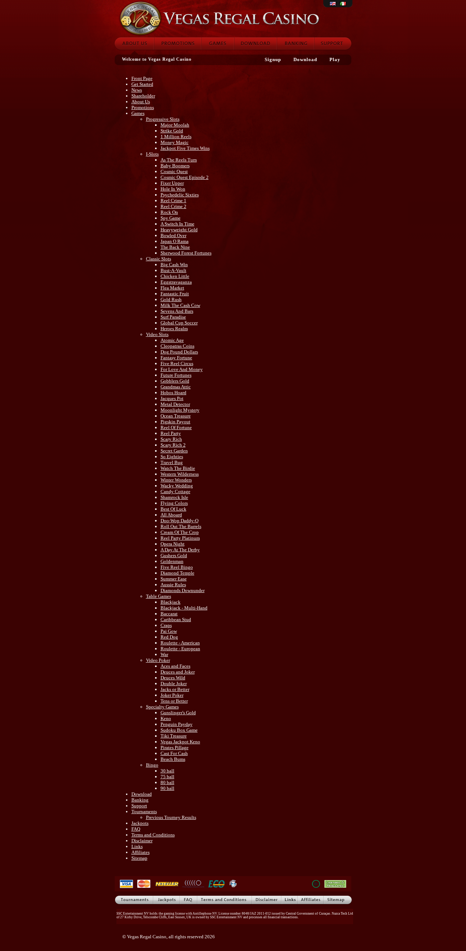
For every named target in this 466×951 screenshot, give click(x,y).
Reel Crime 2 (173, 206)
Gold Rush (171, 299)
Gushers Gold (174, 555)
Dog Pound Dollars (179, 352)
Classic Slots (158, 258)
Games (217, 43)
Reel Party (171, 433)
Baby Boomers (175, 165)
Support (333, 43)
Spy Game (171, 218)
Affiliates (140, 852)
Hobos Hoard (173, 392)
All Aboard (171, 515)
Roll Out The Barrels (181, 526)
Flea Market (172, 288)
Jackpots (140, 823)
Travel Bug (172, 462)
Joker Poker (172, 695)
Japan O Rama (175, 241)
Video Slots (157, 334)
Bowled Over (173, 235)
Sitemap (139, 858)
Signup (273, 59)
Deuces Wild (173, 677)
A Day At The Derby (180, 549)
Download (255, 43)
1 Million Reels (176, 136)
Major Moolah (175, 125)
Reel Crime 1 (173, 200)
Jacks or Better (175, 689)
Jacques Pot (172, 398)
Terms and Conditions (153, 835)
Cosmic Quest (174, 171)
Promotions (177, 43)
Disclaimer (142, 840)
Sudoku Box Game (179, 730)
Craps (166, 625)
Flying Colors (174, 503)
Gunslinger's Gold (178, 712)
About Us (140, 101)
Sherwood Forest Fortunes (186, 253)
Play (334, 59)
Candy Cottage (175, 491)
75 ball (167, 776)
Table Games (158, 596)
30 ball (167, 771)
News (136, 90)
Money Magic (175, 142)
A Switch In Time (177, 224)
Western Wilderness (180, 474)
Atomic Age (172, 340)
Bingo (152, 765)
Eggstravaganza (176, 282)
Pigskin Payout (175, 421)
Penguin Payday (177, 724)
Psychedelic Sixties (180, 194)
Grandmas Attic (176, 386)
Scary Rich (171, 439)
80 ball (167, 782)
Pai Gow (169, 631)
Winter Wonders (176, 480)
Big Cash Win (174, 264)
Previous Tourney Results (171, 817)
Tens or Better (174, 701)
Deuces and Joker (178, 672)
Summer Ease (174, 579)
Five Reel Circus (177, 363)
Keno (166, 718)
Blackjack (171, 602)
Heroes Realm (174, 328)
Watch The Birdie (178, 468)
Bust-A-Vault (173, 270)
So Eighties (172, 456)
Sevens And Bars (177, 311)
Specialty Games (162, 707)
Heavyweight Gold (179, 229)
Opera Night (173, 544)
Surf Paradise (173, 317)
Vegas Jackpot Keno (180, 741)
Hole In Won (173, 189)
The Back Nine (175, 247)
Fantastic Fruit (175, 293)
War (164, 654)
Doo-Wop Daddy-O (179, 520)
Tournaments (144, 811)
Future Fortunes (176, 375)
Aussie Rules (173, 584)
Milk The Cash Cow (180, 305)
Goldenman (172, 561)
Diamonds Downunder (183, 590)
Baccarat (169, 613)
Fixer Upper (172, 183)
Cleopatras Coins (177, 346)
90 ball (167, 788)
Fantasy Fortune (176, 357)
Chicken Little (175, 276)
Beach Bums (173, 759)
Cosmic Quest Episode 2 (185, 177)
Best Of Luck (173, 509)
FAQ (135, 829)
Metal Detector (175, 404)
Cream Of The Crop (180, 532)
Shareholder (143, 96)
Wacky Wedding (177, 485)
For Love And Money (182, 369)
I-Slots (152, 154)
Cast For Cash (174, 753)
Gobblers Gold (175, 381)
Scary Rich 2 (173, 445)
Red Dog (169, 637)
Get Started (142, 84)
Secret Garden (174, 450)
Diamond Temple (177, 573)
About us (134, 43)
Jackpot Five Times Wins (185, 148)
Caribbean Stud (176, 619)
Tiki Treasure (174, 736)
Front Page (142, 78)
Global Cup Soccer (179, 322)
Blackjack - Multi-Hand (184, 608)
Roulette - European (180, 648)
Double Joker (174, 683)
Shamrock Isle (174, 497)
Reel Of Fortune (176, 427)
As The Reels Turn (179, 160)
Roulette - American (180, 643)
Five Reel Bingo (177, 567)
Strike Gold (172, 130)
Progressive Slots (162, 119)
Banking (295, 43)
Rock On (169, 212)
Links (137, 846)
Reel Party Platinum (180, 538)
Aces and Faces (175, 666)
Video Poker (158, 660)
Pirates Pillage (175, 747)
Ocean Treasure (176, 416)
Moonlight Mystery (180, 410)
